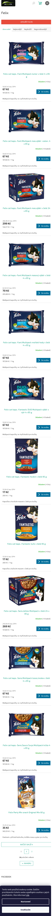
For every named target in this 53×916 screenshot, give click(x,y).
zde (27, 895)
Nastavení (25, 901)
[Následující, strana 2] (26, 851)
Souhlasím (25, 909)
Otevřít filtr (27, 22)
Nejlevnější (17, 29)
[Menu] (47, 3)
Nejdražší (28, 29)
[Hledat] (33, 3)
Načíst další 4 (26, 844)
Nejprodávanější (40, 29)
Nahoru (27, 863)
